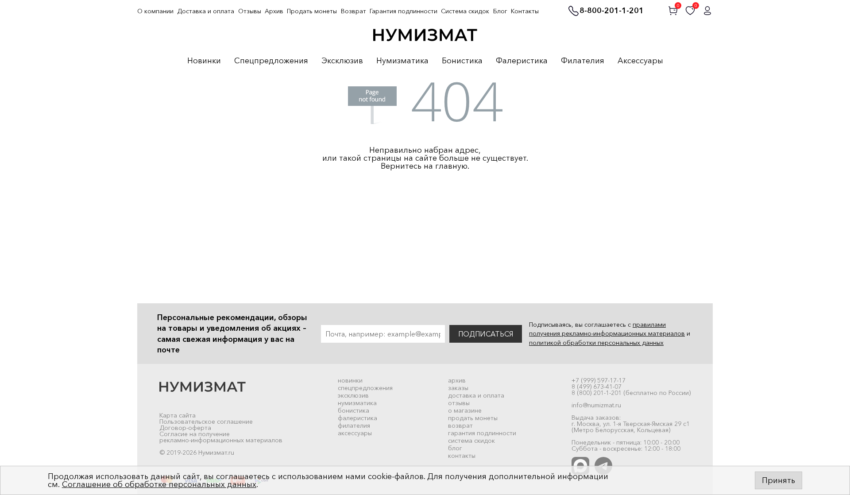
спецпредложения (365, 388)
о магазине (465, 410)
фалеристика (357, 418)
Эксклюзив (342, 61)
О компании (155, 11)
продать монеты (473, 418)
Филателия (582, 61)
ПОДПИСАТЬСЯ (485, 333)
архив (457, 380)
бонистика (353, 410)
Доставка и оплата (205, 11)
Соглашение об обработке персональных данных (159, 484)
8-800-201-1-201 (612, 11)
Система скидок (465, 11)
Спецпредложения (271, 61)
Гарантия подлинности (403, 11)
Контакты (525, 11)
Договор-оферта (185, 428)
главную (451, 166)
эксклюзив (353, 395)
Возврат (353, 11)
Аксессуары (640, 61)
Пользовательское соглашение (206, 421)
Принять (778, 480)
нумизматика (357, 403)
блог (455, 448)
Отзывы (249, 11)
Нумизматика (402, 61)
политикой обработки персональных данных (596, 343)
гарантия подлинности (482, 433)
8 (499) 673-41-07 (597, 387)
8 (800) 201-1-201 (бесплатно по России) (631, 393)
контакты (461, 456)
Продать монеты (312, 11)
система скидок (471, 441)
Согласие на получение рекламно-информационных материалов (220, 437)
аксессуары (355, 433)
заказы (458, 388)
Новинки (204, 61)
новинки (350, 380)
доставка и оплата (476, 395)
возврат (460, 425)
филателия (354, 425)
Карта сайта (177, 415)
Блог (500, 11)
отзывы (459, 403)
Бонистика (462, 61)
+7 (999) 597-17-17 (599, 380)
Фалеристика (522, 61)
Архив (274, 11)
